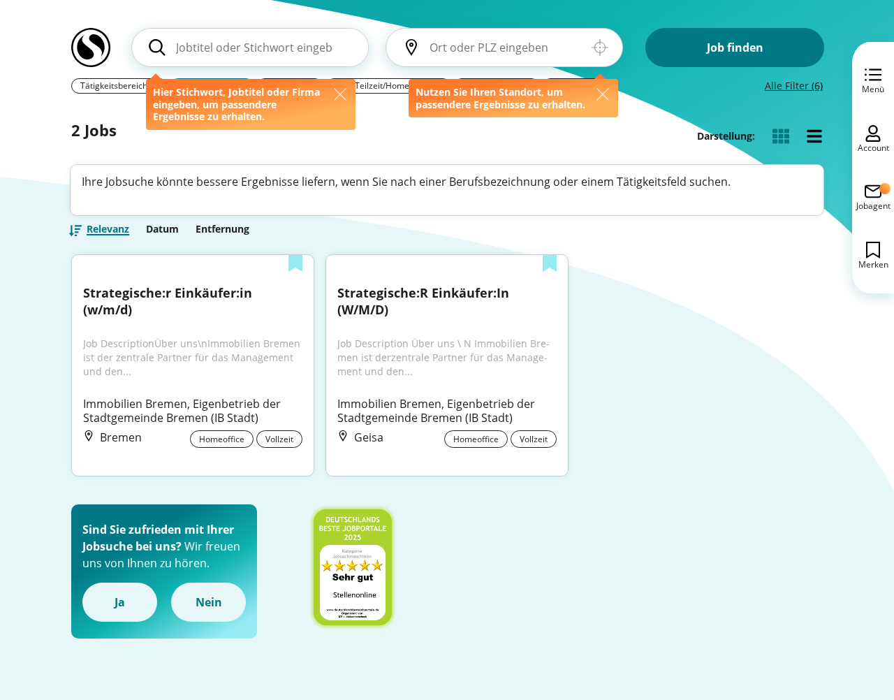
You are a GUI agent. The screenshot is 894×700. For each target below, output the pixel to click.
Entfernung (222, 229)
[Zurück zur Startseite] (90, 53)
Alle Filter (794, 85)
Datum (162, 229)
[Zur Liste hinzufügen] (295, 265)
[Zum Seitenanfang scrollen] (852, 613)
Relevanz (108, 229)
